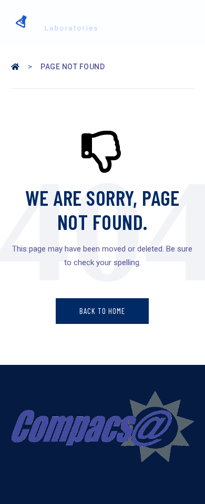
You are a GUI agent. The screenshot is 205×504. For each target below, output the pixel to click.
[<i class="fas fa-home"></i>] (16, 66)
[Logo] (54, 22)
